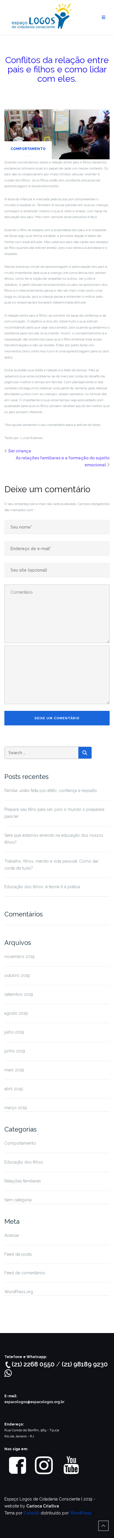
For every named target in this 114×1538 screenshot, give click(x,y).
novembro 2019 (19, 956)
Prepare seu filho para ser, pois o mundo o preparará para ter (54, 813)
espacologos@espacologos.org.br (34, 1402)
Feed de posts (18, 1254)
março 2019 (15, 1107)
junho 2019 (14, 1051)
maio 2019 (14, 1070)
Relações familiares (22, 1181)
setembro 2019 (18, 994)
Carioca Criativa (42, 1506)
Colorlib (31, 1513)
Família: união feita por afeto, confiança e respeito (50, 790)
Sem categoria (18, 1200)
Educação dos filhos (23, 1162)
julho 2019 (14, 1032)
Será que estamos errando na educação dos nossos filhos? (53, 839)
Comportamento (28, 149)
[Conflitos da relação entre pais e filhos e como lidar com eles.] (57, 134)
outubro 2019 (17, 975)
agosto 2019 (16, 1013)
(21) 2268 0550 (34, 1364)
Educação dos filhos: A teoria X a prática (42, 886)
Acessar (11, 1235)
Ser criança (19, 451)
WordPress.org (18, 1291)
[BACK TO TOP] (103, 1526)
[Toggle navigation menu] (103, 17)
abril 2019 (13, 1088)
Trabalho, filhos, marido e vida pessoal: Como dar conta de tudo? (51, 864)
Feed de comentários (24, 1273)
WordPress (80, 1513)
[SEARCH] (84, 753)
